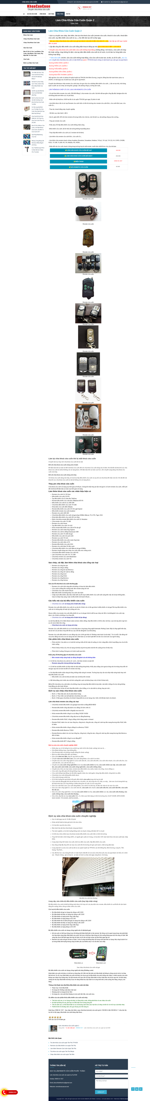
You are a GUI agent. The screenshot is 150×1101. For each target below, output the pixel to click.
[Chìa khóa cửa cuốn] (39, 7)
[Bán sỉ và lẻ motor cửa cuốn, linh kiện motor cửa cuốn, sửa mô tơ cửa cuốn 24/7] (26, 127)
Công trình (60, 14)
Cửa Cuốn (26, 59)
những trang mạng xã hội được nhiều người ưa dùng (38, 143)
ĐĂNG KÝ (101, 1092)
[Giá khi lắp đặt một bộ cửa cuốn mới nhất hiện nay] (26, 92)
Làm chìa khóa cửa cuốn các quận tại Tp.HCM (86, 2)
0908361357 (87, 8)
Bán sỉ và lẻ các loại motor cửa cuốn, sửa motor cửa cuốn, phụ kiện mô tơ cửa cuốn (33, 53)
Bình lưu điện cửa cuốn (30, 63)
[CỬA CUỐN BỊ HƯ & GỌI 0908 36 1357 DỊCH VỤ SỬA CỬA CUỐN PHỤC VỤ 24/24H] (26, 118)
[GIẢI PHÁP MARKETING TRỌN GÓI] (26, 136)
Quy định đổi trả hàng (138, 1081)
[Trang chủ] (24, 14)
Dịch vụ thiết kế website (139, 1071)
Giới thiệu (51, 14)
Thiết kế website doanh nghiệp (127, 1098)
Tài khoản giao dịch (137, 1078)
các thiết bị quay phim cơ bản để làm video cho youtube (38, 150)
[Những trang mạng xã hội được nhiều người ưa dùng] (26, 142)
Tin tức (68, 14)
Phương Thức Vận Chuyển (139, 1083)
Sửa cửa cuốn (27, 48)
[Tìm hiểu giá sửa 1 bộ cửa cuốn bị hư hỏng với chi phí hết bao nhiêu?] (26, 74)
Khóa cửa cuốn (28, 35)
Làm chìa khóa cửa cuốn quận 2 (65, 31)
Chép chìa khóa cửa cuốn (31, 39)
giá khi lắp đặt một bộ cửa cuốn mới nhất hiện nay (38, 93)
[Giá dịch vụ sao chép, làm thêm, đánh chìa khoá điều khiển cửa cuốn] (26, 83)
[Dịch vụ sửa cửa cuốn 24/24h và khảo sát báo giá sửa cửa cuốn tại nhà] (26, 99)
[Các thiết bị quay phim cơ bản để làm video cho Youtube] (26, 149)
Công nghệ (43, 14)
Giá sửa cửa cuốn (32, 14)
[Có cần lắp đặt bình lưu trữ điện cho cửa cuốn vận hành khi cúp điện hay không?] (26, 108)
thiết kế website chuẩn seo (142, 1098)
